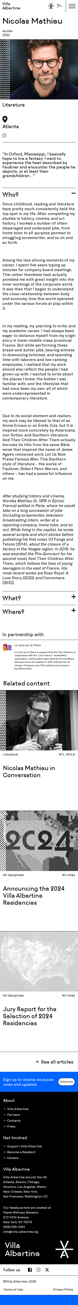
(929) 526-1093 (14, 1227)
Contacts (14, 1120)
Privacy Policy (63, 1289)
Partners (13, 1114)
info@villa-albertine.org (20, 1231)
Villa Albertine (11, 5)
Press (11, 1126)
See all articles (57, 1062)
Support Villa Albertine (24, 1146)
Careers (13, 1158)
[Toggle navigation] (72, 6)
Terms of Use (13, 1289)
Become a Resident (21, 1152)
